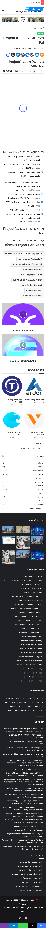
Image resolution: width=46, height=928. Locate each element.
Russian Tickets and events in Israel (28, 604)
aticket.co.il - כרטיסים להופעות (31, 890)
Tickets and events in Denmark (30, 633)
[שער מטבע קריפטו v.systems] (34, 419)
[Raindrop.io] (37, 55)
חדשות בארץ (38, 471)
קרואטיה (40, 715)
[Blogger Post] (22, 55)
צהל (9, 711)
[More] (42, 55)
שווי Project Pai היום (31, 285)
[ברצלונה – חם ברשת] (37, 555)
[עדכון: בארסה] (8, 540)
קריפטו (36, 28)
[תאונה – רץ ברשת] (23, 529)
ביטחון (6, 702)
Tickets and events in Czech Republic (27, 665)
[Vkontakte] (27, 55)
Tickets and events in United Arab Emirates (25, 608)
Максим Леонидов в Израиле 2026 (28, 826)
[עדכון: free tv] (8, 557)
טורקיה (12, 706)
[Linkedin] (18, 55)
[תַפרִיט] (3, 10)
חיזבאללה (28, 706)
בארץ (29, 908)
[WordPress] (32, 55)
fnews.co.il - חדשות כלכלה (32, 878)
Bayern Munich (27, 698)
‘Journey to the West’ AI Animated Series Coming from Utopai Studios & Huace (22, 186)
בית (41, 28)
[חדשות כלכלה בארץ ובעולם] (23, 19)
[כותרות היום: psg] (23, 554)
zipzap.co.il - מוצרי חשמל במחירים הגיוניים (27, 874)
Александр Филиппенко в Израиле (28, 830)
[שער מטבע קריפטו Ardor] (34, 386)
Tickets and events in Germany (30, 613)
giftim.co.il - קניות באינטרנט (32, 882)
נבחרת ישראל (25, 711)
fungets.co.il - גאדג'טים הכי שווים (30, 866)
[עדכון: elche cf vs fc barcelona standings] (8, 529)
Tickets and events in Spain (31, 677)
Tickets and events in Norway (30, 641)
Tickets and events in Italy (32, 637)
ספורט (40, 497)
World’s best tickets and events (30, 600)
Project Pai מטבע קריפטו (29, 259)
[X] (13, 55)
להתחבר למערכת (36, 449)
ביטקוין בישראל (35, 508)
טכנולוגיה (39, 486)
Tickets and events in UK (32, 576)
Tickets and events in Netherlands (29, 661)
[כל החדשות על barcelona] (23, 542)
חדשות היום (38, 474)
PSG (31, 702)
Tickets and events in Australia (30, 588)
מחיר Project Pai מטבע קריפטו (27, 280)
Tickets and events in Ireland (31, 584)
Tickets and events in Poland (31, 645)
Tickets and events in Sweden (30, 649)
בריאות (40, 467)
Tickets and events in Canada (30, 673)
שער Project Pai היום (31, 295)
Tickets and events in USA (32, 592)
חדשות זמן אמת (37, 482)
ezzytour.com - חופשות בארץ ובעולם (29, 886)
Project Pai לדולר (12, 254)
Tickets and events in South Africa (29, 621)
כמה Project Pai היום (31, 269)
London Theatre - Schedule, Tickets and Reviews (23, 580)
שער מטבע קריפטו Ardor (34, 400)
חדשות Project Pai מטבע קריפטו (26, 264)
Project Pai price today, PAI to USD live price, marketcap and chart (23, 218)
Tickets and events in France (31, 681)
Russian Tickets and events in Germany (27, 596)
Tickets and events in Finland (31, 653)
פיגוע (15, 711)
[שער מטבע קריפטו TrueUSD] (12, 386)
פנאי (41, 501)
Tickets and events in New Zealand (28, 617)
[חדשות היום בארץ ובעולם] (34, 9)
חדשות (41, 908)
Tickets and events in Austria (31, 629)
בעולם (40, 463)
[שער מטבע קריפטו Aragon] (12, 419)
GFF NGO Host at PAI (18, 210)
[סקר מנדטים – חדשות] (37, 530)
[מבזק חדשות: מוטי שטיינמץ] (37, 540)
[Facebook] (8, 55)
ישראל (41, 711)
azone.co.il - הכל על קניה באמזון (30, 870)
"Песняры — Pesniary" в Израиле (29, 769)
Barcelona (39, 698)
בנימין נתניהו (39, 706)
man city (40, 702)
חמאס (20, 706)
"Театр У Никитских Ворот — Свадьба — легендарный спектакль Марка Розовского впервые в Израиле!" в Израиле (25, 762)
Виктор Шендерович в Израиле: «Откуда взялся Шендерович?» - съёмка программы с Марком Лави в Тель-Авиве (23, 781)
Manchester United (12, 698)
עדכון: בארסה (35, 2)
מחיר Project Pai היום (31, 274)
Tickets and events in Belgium (30, 657)
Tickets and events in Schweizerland (28, 625)
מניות (39, 493)
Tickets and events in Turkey (31, 669)
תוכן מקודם (39, 722)
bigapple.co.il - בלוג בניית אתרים (30, 862)
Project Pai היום (33, 254)
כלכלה (40, 489)
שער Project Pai (33, 290)
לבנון (34, 711)
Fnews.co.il (23, 904)
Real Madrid (23, 702)
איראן (13, 702)
